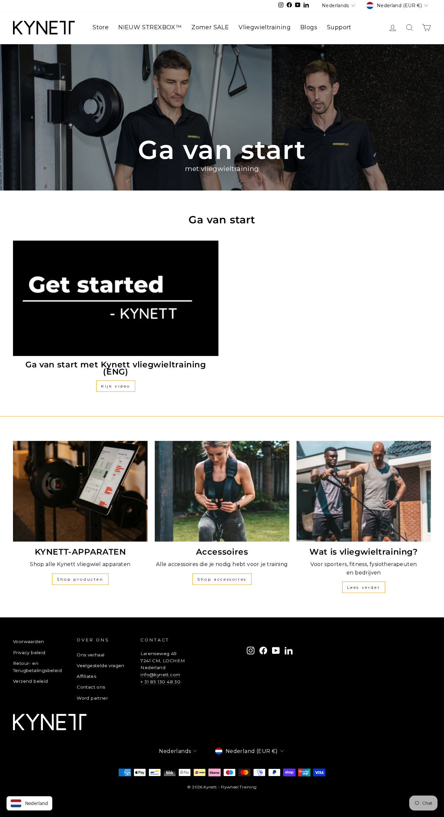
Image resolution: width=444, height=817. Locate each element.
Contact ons (91, 687)
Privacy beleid (29, 652)
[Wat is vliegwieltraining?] (363, 491)
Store (101, 27)
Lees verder (364, 587)
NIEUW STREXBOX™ (150, 27)
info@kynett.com (160, 674)
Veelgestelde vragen (100, 665)
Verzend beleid (30, 681)
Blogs (308, 27)
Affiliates (86, 676)
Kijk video (115, 386)
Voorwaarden (28, 641)
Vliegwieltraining (265, 27)
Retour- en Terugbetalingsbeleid (37, 667)
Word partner (92, 698)
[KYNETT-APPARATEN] (80, 491)
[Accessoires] (222, 491)
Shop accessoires (222, 579)
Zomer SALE (210, 27)
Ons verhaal (90, 654)
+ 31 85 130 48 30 (160, 681)
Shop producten (80, 579)
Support (339, 27)
